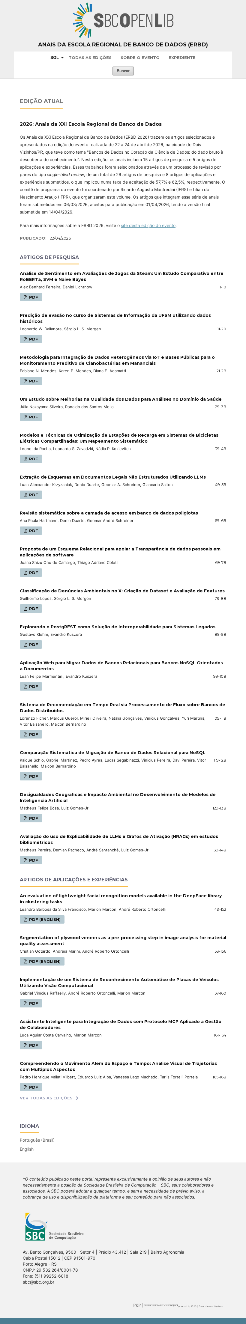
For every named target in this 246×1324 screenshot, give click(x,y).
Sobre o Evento (140, 57)
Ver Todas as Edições (46, 1097)
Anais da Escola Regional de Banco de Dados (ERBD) (123, 44)
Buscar (123, 71)
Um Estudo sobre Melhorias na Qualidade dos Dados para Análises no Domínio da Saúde (121, 399)
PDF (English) (44, 919)
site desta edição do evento (148, 225)
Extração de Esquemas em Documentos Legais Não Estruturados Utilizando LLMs (113, 477)
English (27, 1148)
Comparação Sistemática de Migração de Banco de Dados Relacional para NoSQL (113, 752)
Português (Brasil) (37, 1140)
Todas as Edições (90, 57)
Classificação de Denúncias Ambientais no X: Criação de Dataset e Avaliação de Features (122, 591)
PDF (33, 297)
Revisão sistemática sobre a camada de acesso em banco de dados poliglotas (109, 513)
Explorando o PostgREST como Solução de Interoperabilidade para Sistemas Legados (117, 627)
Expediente (182, 57)
